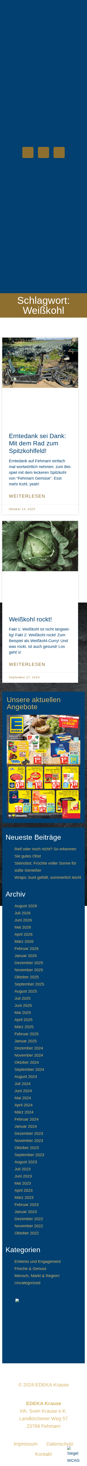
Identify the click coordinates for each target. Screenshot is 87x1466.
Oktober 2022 (26, 1233)
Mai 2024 (22, 1098)
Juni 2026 (23, 920)
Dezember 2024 (28, 1048)
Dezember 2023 (28, 1133)
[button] (61, 136)
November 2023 (28, 1140)
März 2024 (23, 1112)
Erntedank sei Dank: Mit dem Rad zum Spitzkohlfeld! (37, 443)
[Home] (27, 152)
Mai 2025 (22, 1012)
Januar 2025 (25, 1041)
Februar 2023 (26, 1204)
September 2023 (29, 1155)
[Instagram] (59, 152)
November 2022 (28, 1226)
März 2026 (23, 941)
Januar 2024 (25, 1126)
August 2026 (25, 906)
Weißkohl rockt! (30, 619)
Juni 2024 (23, 1091)
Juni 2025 (23, 1005)
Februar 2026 (26, 948)
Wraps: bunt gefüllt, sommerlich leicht (47, 877)
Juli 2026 (22, 913)
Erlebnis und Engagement (37, 1261)
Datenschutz (59, 1444)
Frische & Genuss (30, 1268)
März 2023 (23, 1197)
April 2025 (23, 1019)
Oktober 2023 (26, 1148)
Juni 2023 (23, 1176)
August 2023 (25, 1162)
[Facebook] (43, 152)
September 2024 (29, 1069)
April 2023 (23, 1190)
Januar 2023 (25, 1212)
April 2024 (23, 1105)
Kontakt (43, 1454)
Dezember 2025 (28, 963)
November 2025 (28, 970)
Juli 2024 (22, 1083)
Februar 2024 (26, 1119)
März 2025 (23, 1027)
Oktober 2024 (26, 1062)
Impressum (25, 1444)
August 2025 (25, 991)
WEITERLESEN (27, 496)
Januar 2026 (25, 955)
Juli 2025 (22, 998)
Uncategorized (27, 1283)
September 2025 (29, 984)
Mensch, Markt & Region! (37, 1276)
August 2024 (25, 1076)
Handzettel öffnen (43, 767)
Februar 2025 (26, 1034)
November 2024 (28, 1055)
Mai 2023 (22, 1183)
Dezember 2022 (28, 1219)
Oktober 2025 (26, 977)
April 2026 (23, 934)
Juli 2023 (22, 1169)
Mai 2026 (22, 927)
